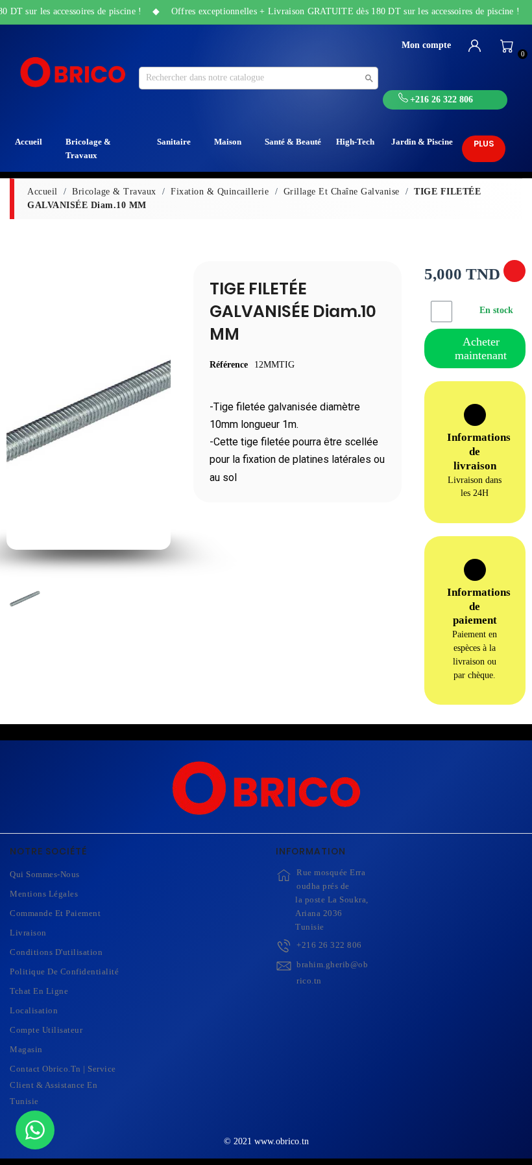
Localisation (34, 1010)
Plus (484, 143)
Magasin (26, 1049)
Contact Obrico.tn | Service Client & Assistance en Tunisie (63, 1085)
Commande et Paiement (55, 913)
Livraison (28, 932)
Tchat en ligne (39, 991)
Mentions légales (44, 894)
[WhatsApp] (35, 1130)
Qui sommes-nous (45, 874)
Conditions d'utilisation (56, 952)
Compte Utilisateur (46, 1030)
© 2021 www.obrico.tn (266, 1141)
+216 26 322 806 (329, 945)
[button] (20, 410)
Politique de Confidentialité (64, 971)
